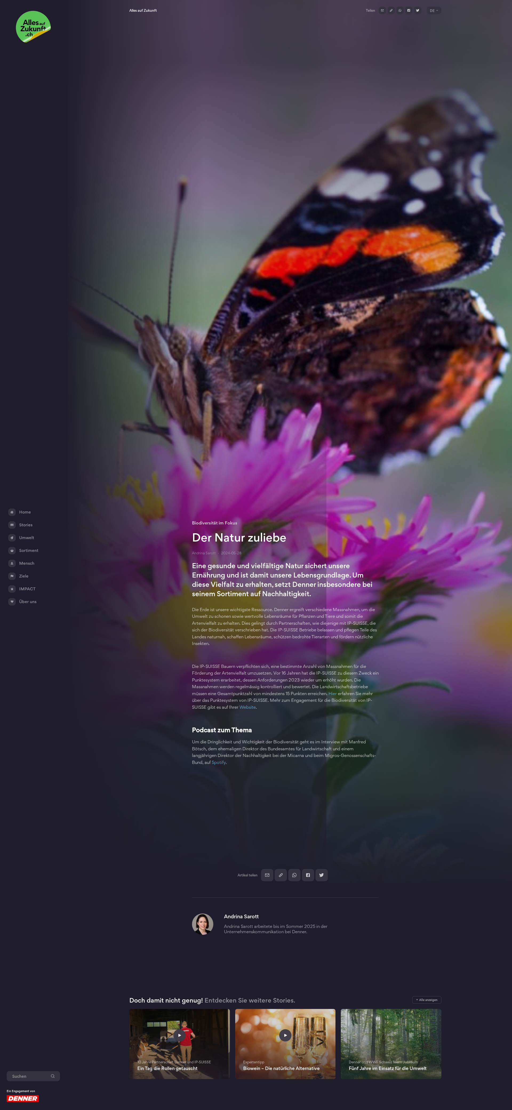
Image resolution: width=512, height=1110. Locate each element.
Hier (333, 693)
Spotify (219, 762)
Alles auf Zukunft (143, 10)
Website (247, 707)
